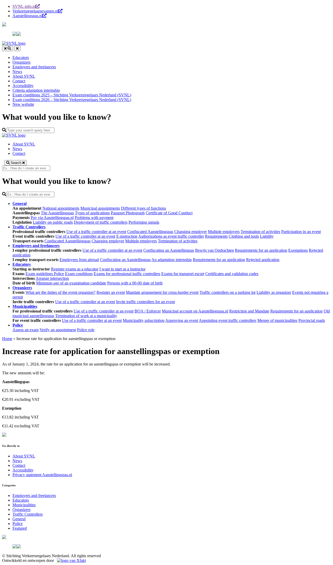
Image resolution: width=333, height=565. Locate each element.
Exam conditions (79, 273)
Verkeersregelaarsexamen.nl (35, 11)
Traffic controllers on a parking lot (227, 292)
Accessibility (23, 85)
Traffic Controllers (27, 514)
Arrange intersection (52, 278)
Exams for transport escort (182, 273)
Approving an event (181, 320)
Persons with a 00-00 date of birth (135, 283)
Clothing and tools (244, 236)
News (17, 71)
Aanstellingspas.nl (27, 16)
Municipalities (24, 505)
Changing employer (190, 231)
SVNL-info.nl (24, 6)
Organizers (21, 62)
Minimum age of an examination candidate (71, 283)
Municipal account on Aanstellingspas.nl (195, 311)
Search (16, 163)
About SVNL (23, 76)
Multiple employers (224, 231)
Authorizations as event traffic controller (171, 236)
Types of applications (92, 213)
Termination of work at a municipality (86, 316)
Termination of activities (260, 231)
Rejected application (262, 259)
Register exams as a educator (74, 269)
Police (17, 523)
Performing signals (144, 222)
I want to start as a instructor (122, 269)
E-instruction (126, 236)
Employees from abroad (79, 259)
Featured (19, 528)
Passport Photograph (128, 213)
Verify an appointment (58, 330)
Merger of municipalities (277, 320)
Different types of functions (143, 208)
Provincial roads (311, 320)
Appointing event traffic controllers (227, 320)
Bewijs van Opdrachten (214, 250)
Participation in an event (301, 231)
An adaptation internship (171, 259)
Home (7, 338)
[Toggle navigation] (17, 48)
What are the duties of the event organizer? (60, 292)
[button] (4, 25)
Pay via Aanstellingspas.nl (52, 217)
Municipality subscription (143, 320)
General (18, 519)
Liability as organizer (274, 292)
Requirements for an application (261, 250)
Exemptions (298, 250)
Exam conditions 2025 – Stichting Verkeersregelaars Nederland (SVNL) (71, 95)
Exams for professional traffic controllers (127, 273)
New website (23, 104)
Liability (267, 236)
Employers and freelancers (34, 67)
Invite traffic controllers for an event (145, 302)
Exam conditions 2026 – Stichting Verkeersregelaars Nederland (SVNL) (71, 99)
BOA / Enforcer (148, 311)
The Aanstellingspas (57, 213)
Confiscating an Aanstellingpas (168, 250)
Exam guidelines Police (44, 273)
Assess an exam (25, 330)
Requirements (216, 236)
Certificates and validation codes (231, 273)
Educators (20, 57)
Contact (18, 81)
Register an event (111, 292)
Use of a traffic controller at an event (96, 231)
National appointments (60, 208)
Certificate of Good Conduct (169, 213)
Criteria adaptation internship (36, 90)
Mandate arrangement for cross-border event (162, 292)
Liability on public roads (53, 222)
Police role (85, 330)
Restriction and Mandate (249, 311)
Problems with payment (94, 217)
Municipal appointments (100, 208)
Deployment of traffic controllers (100, 222)
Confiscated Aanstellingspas (150, 231)
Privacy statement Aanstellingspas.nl (42, 475)
